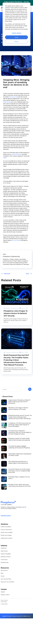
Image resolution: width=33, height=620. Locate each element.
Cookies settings (16, 33)
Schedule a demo (6, 515)
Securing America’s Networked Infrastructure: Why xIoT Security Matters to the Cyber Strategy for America (19, 432)
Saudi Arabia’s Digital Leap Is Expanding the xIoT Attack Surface (19, 454)
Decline (16, 41)
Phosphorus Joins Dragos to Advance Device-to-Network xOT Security (16, 313)
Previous (7, 273)
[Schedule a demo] (1, 513)
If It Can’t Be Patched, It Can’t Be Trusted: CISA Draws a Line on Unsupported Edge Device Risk (19, 470)
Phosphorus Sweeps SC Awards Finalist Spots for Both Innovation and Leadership (19, 439)
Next (27, 273)
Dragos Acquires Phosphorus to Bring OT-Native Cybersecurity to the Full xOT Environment (19, 401)
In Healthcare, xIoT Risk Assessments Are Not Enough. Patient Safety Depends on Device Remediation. (19, 424)
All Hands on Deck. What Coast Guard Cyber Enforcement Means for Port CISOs (19, 485)
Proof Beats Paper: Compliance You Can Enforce (19, 477)
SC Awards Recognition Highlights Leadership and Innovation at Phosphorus (19, 446)
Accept (16, 37)
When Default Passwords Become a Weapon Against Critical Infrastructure (18, 462)
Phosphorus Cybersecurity (12, 308)
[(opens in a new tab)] (4, 402)
